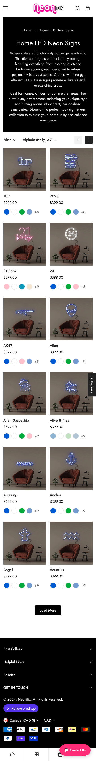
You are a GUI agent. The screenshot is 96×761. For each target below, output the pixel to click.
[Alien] (71, 319)
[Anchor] (71, 468)
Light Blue (76, 436)
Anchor (55, 495)
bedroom (23, 69)
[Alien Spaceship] (24, 393)
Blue (53, 436)
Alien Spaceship (16, 420)
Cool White (60, 436)
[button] (87, 8)
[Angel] (24, 543)
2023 (54, 196)
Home (27, 30)
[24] (71, 244)
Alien (54, 345)
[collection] (36, 754)
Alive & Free (60, 420)
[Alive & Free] (71, 393)
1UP (6, 196)
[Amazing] (24, 468)
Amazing (10, 495)
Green (68, 436)
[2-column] (89, 140)
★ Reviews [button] (91, 385)
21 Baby (9, 270)
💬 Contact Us (75, 750)
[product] (12, 754)
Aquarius (57, 569)
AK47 (7, 345)
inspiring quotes (65, 63)
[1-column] (78, 140)
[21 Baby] (24, 244)
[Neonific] (48, 8)
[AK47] (24, 319)
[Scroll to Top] (87, 737)
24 (52, 270)
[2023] (71, 169)
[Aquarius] (71, 543)
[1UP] (24, 169)
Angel (8, 569)
